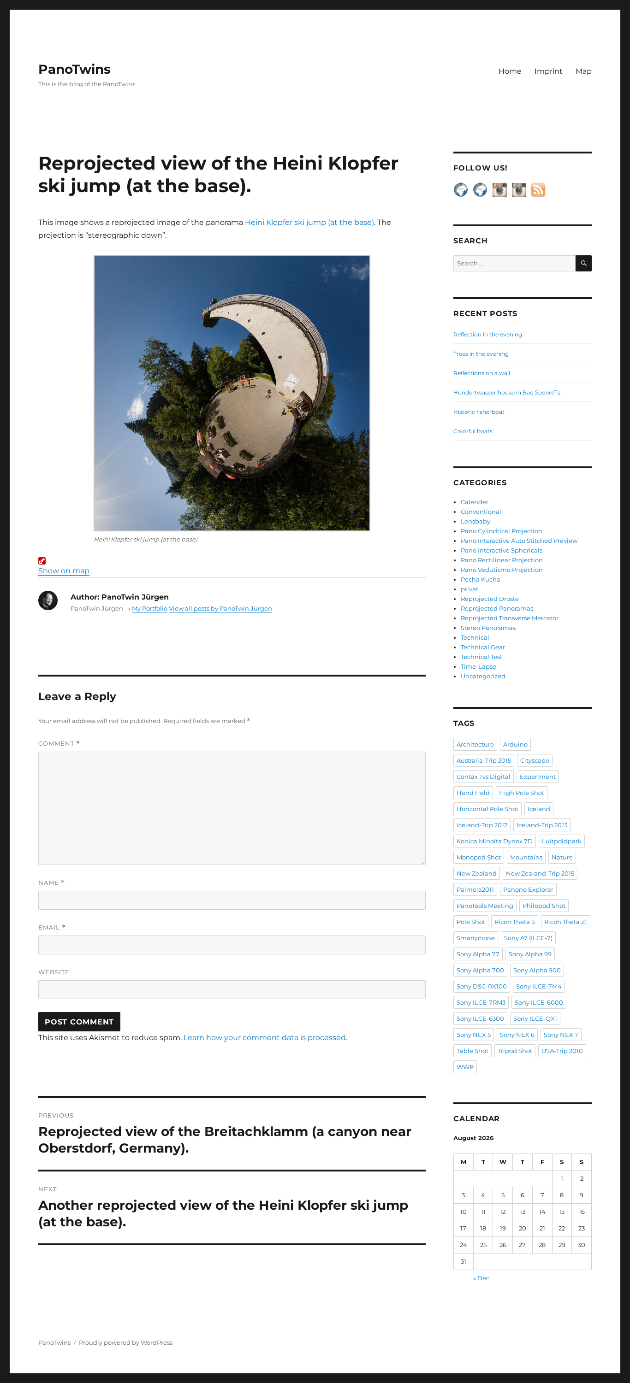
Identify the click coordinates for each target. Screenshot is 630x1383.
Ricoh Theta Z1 (565, 921)
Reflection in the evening (487, 334)
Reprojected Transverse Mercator (510, 618)
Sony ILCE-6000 (539, 1002)
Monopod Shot (479, 857)
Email (52, 927)
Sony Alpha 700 (480, 970)
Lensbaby (475, 521)
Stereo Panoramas (488, 627)
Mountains (526, 857)
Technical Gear (483, 647)
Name (51, 883)
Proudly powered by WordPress (125, 1342)
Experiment (538, 776)
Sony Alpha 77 (478, 954)
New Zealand (477, 873)
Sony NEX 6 (517, 1034)
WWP (465, 1067)
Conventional (481, 511)
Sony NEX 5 (474, 1034)
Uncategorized (483, 676)
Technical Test (481, 656)
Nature (562, 857)
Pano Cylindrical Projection (501, 531)
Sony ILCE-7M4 (539, 986)
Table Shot (472, 1050)
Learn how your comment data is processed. (265, 1037)
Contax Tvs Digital (484, 776)
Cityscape (534, 760)
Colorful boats (473, 431)
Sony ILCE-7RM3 (481, 1002)
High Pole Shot (521, 792)
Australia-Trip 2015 (484, 760)
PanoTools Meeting (485, 905)
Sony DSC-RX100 (482, 986)
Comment (59, 743)
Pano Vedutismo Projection (502, 569)
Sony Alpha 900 (537, 970)
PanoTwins (74, 69)
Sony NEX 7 (561, 1034)
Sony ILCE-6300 (480, 1018)
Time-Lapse (478, 666)
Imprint (549, 71)
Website (54, 972)
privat (469, 589)
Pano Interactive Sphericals (501, 550)
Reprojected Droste (490, 598)
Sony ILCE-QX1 (535, 1018)
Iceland (539, 808)
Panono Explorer (528, 889)
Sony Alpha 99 (530, 954)
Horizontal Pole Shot (487, 808)
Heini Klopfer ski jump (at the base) (309, 222)
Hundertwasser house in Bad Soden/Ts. (507, 392)
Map (584, 71)
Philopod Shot (544, 905)
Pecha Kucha (480, 579)
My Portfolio (149, 608)
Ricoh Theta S (514, 921)
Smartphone (476, 938)
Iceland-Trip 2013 (542, 825)
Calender (474, 502)
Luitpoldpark (562, 841)
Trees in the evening (481, 353)
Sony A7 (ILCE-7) (528, 938)
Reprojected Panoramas (497, 608)
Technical (475, 637)
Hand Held (473, 792)
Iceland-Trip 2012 (482, 825)
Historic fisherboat (479, 411)
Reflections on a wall (481, 373)
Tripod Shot (515, 1050)
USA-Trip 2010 (562, 1050)
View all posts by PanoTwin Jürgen (220, 608)
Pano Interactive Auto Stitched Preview (519, 540)
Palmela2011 (475, 889)
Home (510, 71)
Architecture (475, 744)
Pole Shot (471, 921)
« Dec (481, 1278)
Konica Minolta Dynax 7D (495, 841)
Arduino (515, 744)
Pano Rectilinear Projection (502, 560)
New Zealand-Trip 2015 (540, 873)
